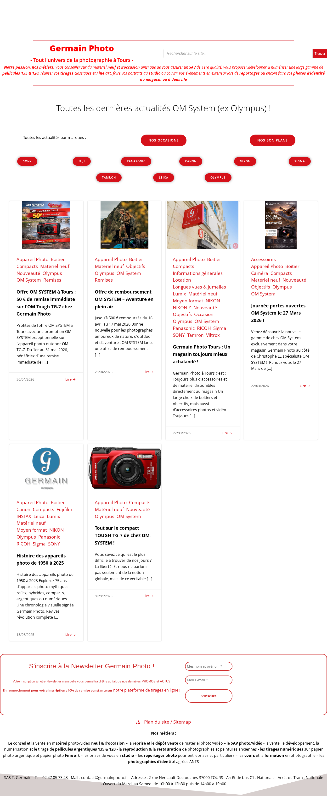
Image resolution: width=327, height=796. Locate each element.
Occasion (204, 314)
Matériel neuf (54, 266)
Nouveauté (28, 273)
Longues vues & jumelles (199, 287)
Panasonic (184, 328)
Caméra (259, 273)
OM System (29, 280)
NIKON (213, 300)
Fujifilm (64, 509)
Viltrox (213, 335)
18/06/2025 (25, 634)
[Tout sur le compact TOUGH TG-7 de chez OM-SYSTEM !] (125, 467)
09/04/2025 (104, 596)
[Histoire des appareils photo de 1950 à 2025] (46, 467)
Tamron (195, 335)
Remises (52, 280)
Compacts (27, 266)
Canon (23, 509)
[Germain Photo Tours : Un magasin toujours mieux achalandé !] (203, 224)
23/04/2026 (104, 372)
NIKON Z (182, 307)
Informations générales (198, 273)
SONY (179, 335)
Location (182, 280)
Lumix (179, 293)
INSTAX (24, 516)
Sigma (219, 328)
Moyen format (188, 300)
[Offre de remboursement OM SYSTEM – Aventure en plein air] (125, 224)
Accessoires (263, 259)
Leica (39, 516)
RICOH (204, 328)
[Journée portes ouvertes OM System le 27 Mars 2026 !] (281, 224)
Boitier (58, 259)
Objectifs (135, 266)
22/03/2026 (182, 433)
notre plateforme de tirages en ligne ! (146, 690)
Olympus (52, 273)
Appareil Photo (32, 259)
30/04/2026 (25, 379)
